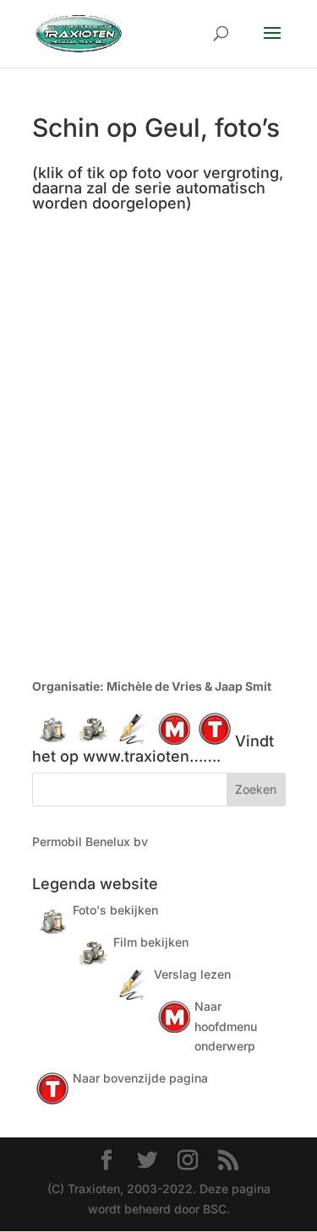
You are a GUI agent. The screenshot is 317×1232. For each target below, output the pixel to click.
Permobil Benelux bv (90, 841)
